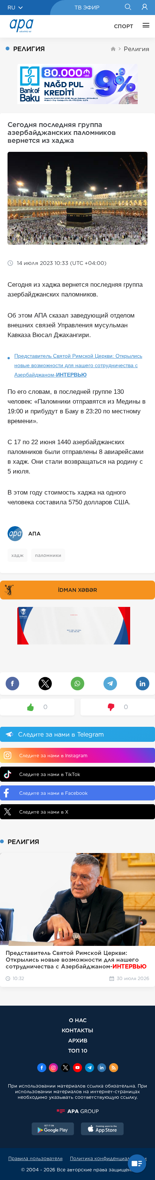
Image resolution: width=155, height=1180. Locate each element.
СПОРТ (123, 26)
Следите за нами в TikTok (49, 774)
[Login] (144, 7)
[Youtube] (77, 1068)
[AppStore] (102, 1130)
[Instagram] (53, 1068)
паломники (48, 555)
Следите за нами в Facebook (53, 793)
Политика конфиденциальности (108, 1158)
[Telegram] (89, 1068)
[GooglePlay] (53, 1130)
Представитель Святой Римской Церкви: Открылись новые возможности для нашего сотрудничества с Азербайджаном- (78, 365)
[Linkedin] (101, 1068)
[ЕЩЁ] (144, 26)
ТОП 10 (77, 1050)
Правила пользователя (35, 1158)
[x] (65, 1068)
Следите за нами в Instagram (53, 755)
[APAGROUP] (77, 1111)
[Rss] (113, 1068)
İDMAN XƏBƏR (77, 590)
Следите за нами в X (43, 812)
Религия (136, 49)
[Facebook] (41, 1068)
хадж (17, 555)
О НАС (78, 1020)
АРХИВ (77, 1040)
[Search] (127, 7)
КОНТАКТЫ (77, 1030)
